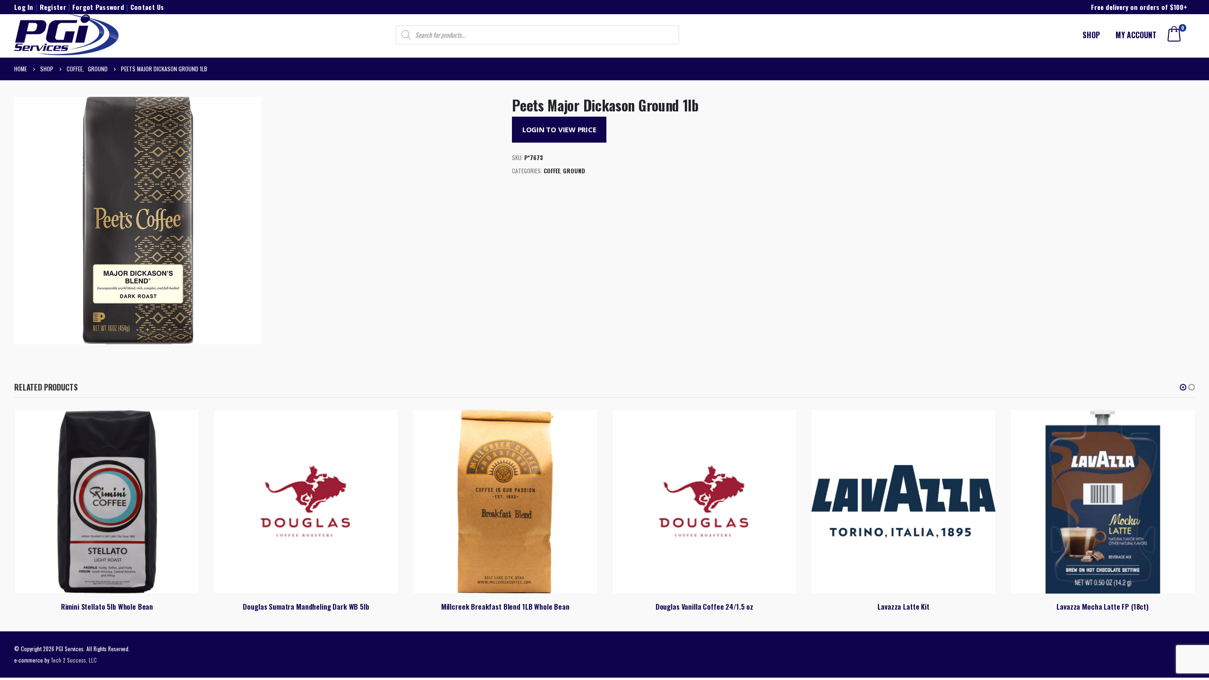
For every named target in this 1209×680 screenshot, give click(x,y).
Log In (24, 7)
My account (1136, 35)
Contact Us (147, 7)
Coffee (552, 171)
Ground (574, 171)
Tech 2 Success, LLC (74, 660)
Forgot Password (98, 7)
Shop (1091, 35)
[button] (1183, 387)
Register (53, 7)
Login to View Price (559, 129)
